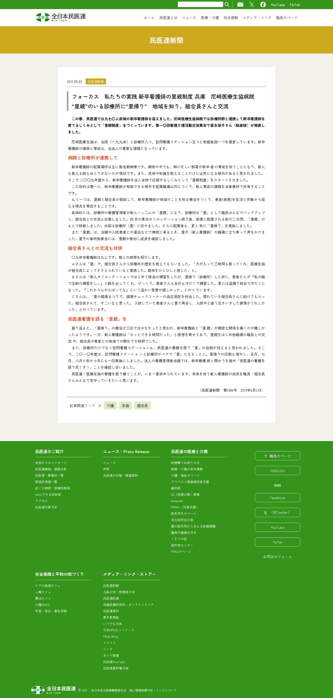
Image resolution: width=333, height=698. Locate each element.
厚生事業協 (111, 617)
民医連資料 (111, 611)
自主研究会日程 (182, 519)
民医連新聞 (96, 81)
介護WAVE (42, 604)
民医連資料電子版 (115, 668)
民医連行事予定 (46, 507)
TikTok (294, 4)
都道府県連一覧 (46, 481)
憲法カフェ (43, 598)
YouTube (278, 4)
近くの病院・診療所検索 (52, 488)
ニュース (109, 462)
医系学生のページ (183, 513)
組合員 (142, 405)
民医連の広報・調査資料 (120, 475)
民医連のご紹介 (49, 451)
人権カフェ (43, 592)
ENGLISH (277, 470)
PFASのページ (181, 551)
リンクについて (166, 690)
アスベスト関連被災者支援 (190, 481)
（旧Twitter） (280, 512)
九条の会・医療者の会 (119, 592)
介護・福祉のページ (185, 475)
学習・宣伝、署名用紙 (51, 611)
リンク (108, 649)
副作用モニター (182, 545)
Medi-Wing (110, 636)
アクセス (41, 500)
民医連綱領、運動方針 (51, 469)
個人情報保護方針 (141, 690)
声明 (106, 469)
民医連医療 (111, 598)
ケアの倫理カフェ (47, 585)
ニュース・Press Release (126, 451)
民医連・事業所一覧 (49, 475)
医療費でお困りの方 (185, 462)
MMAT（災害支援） (185, 507)
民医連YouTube (114, 661)
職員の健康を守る (183, 532)
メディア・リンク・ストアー (129, 574)
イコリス (109, 642)
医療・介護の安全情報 (187, 469)
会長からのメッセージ (51, 462)
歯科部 (176, 488)
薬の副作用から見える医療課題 (193, 526)
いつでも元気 (112, 623)
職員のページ (280, 456)
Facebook (277, 497)
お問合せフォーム (277, 556)
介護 (110, 405)
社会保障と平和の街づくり (59, 574)
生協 (125, 405)
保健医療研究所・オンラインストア (128, 604)
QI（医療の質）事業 (185, 494)
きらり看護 (111, 655)
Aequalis (177, 500)
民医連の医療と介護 (189, 451)
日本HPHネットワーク (118, 630)
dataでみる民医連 (48, 494)
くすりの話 (179, 539)
